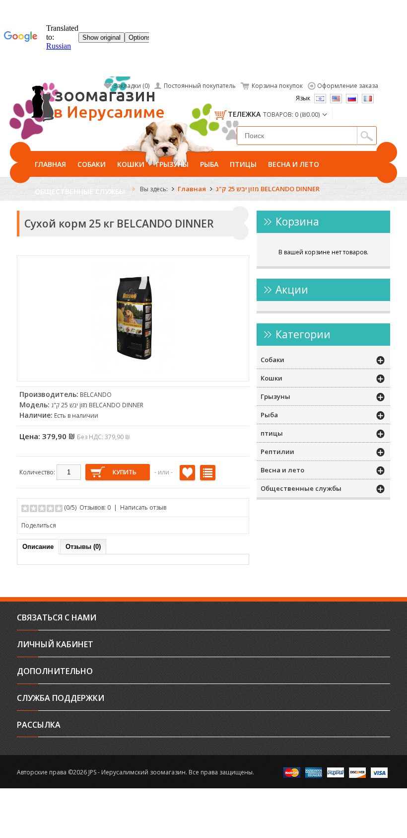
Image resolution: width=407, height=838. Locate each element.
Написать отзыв (143, 507)
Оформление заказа (347, 85)
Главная (50, 164)
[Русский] (352, 98)
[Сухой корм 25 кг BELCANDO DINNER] (133, 372)
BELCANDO (96, 394)
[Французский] (368, 98)
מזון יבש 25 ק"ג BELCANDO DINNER (268, 188)
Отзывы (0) (83, 546)
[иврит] (320, 98)
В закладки (187, 472)
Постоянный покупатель (200, 85)
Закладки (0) (131, 85)
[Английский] (336, 98)
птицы (243, 164)
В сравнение (207, 472)
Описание (38, 546)
